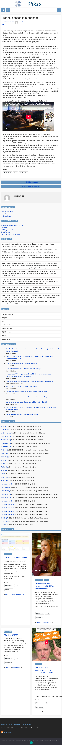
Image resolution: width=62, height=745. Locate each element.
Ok (31, 742)
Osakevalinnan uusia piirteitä (15, 557)
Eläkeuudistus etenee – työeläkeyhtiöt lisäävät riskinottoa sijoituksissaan (29, 381)
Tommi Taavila (16, 667)
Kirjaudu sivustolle (7, 212)
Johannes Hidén (47, 712)
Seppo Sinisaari (16, 594)
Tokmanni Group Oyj (7, 504)
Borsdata (4, 228)
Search (59, 10)
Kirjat (3, 321)
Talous (4, 335)
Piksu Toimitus (47, 622)
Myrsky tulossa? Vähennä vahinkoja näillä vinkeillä (22, 386)
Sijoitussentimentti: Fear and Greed (12, 225)
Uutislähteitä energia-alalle (30, 186)
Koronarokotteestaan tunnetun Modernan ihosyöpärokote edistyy (27, 397)
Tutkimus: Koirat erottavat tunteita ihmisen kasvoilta (22, 415)
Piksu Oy (4, 724)
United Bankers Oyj (7, 433)
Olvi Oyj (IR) (5, 518)
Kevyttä (4, 318)
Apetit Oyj (4, 470)
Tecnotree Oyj (5, 487)
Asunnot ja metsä (7, 314)
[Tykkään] (3, 25)
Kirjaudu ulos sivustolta (8, 214)
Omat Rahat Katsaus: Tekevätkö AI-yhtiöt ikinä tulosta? (32, 263)
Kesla (3, 474)
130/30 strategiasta (31, 182)
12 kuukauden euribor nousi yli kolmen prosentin (21, 364)
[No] (60, 741)
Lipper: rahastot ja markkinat (10, 234)
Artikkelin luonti (6, 216)
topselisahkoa (21, 22)
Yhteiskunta (6, 339)
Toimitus (10, 724)
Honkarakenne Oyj (7, 484)
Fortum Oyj (4, 464)
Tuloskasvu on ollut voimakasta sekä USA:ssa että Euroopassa (45, 586)
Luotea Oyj (4, 525)
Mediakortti (27, 724)
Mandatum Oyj (6, 436)
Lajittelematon (6, 325)
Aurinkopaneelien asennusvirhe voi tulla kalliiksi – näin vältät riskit (27, 402)
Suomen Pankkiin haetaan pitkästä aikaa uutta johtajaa (23, 369)
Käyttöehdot (18, 724)
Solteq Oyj (4, 477)
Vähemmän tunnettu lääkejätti (28, 256)
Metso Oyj (4, 450)
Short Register (5, 232)
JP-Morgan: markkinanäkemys (11, 230)
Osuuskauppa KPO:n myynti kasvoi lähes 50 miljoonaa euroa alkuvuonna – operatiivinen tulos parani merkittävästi (30, 375)
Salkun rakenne (7, 328)
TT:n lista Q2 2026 (11, 635)
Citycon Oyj (5, 426)
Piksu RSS (7, 732)
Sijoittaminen (6, 332)
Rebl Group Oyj (6, 443)
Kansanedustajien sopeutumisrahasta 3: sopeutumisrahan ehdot (32, 244)
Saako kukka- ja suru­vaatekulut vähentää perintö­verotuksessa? (26, 392)
